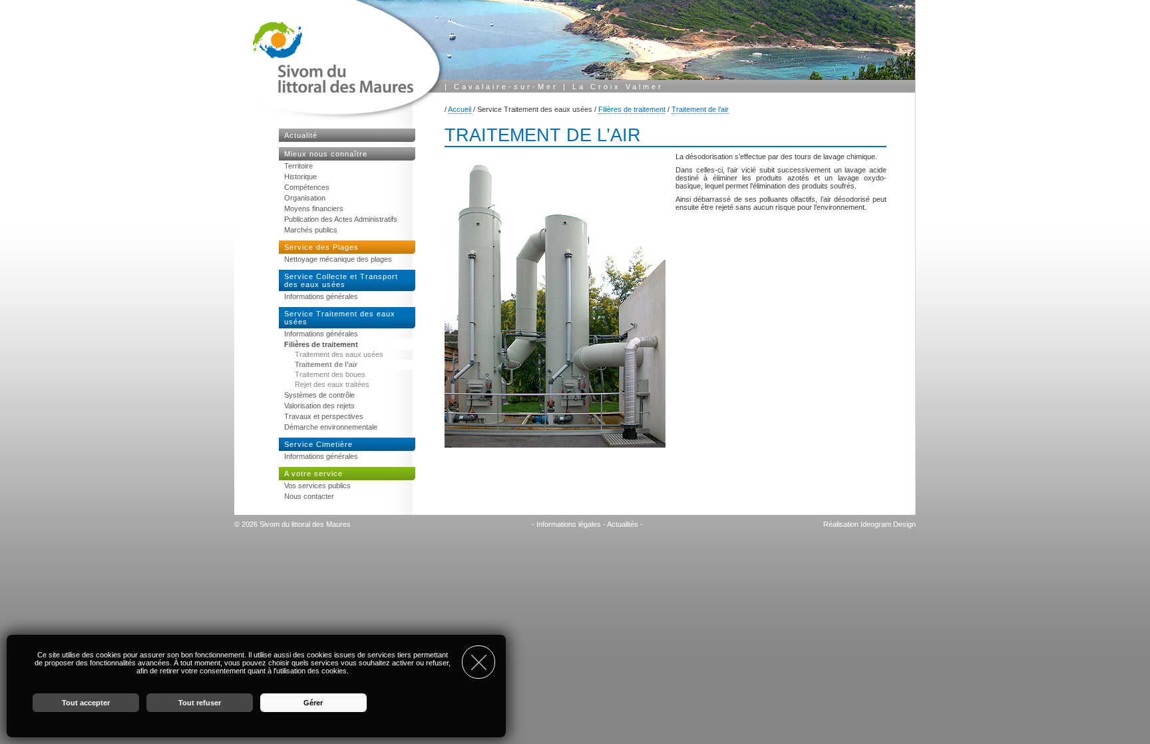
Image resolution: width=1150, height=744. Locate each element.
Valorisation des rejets (319, 406)
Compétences (306, 187)
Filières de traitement (632, 109)
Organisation (304, 198)
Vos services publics (317, 486)
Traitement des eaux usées (339, 354)
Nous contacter (309, 496)
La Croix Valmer (618, 87)
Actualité (300, 135)
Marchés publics (310, 230)
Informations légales (568, 524)
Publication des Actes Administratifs (340, 219)
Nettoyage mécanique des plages (338, 259)
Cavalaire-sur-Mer (506, 87)
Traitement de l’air (700, 109)
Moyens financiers (313, 208)
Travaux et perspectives (323, 416)
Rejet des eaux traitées (332, 384)
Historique (300, 177)
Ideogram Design (888, 524)
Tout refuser (199, 703)
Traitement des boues (330, 374)
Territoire (298, 166)
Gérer (313, 703)
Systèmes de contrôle (319, 395)
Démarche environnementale (330, 427)
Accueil (459, 109)
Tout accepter (86, 703)
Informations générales (321, 296)
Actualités (622, 524)
